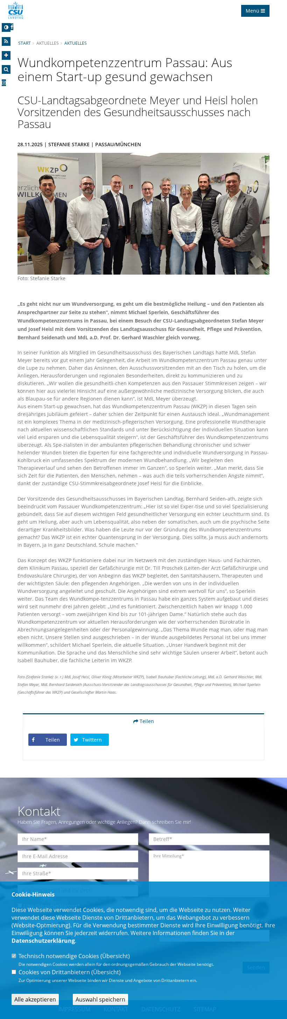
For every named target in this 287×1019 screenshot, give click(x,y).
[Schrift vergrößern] (6, 55)
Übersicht (115, 956)
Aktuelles (75, 43)
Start (24, 43)
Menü (253, 10)
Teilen (146, 721)
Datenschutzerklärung (43, 940)
